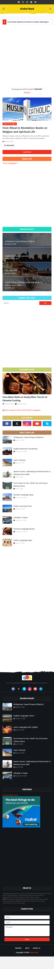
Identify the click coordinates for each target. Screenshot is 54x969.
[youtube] (37, 423)
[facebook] (19, 2)
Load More (27, 152)
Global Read (27, 8)
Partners (18, 948)
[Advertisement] (27, 55)
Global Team (9, 141)
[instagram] (27, 2)
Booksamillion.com (10, 795)
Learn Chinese (11, 271)
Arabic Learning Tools (22, 506)
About (27, 948)
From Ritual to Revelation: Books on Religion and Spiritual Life (25, 130)
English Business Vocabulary (17, 256)
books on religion (10, 124)
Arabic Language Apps (22, 540)
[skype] (35, 2)
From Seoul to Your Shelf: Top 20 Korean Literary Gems (30, 484)
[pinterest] (31, 2)
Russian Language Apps (23, 495)
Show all (27, 92)
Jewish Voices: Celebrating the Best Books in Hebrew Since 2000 (23, 283)
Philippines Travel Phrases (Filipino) (20, 241)
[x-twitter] (23, 2)
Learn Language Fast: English (25, 727)
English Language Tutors (23, 716)
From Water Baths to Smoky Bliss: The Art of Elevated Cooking (25, 399)
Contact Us (36, 948)
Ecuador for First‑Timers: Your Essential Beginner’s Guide (29, 22)
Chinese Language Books (24, 529)
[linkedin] (41, 689)
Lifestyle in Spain (20, 517)
